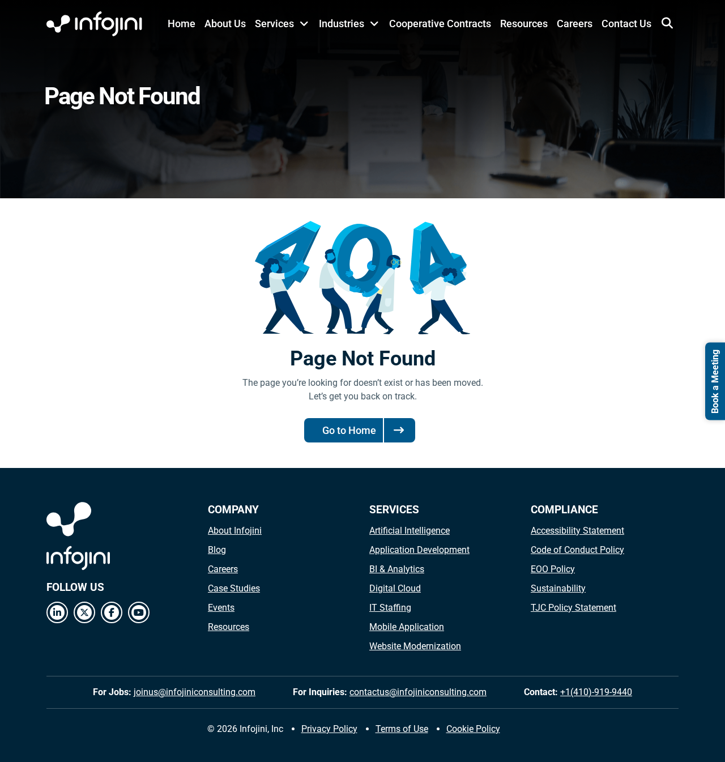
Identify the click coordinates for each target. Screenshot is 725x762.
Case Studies (234, 588)
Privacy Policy (329, 728)
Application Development (419, 549)
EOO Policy (553, 569)
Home (181, 23)
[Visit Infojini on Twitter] (84, 612)
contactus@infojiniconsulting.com (418, 692)
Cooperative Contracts (440, 23)
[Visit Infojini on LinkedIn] (57, 612)
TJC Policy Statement (573, 607)
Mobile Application (406, 626)
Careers (574, 23)
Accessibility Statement (577, 530)
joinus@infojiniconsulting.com (194, 692)
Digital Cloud (395, 588)
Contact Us (626, 23)
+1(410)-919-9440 (596, 692)
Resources (524, 23)
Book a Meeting (715, 381)
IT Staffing (390, 607)
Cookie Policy (473, 728)
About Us (225, 23)
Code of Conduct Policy (577, 549)
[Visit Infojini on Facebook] (111, 612)
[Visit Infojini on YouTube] (138, 612)
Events (221, 607)
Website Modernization (415, 646)
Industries (341, 23)
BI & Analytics (396, 569)
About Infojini (235, 530)
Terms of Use (402, 728)
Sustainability (558, 588)
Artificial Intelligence (409, 530)
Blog (217, 549)
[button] (667, 23)
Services (274, 23)
